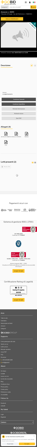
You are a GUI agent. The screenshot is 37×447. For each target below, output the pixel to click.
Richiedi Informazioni (19, 109)
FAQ (2, 354)
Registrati (3, 417)
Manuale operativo (6, 349)
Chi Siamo (3, 371)
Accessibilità (4, 394)
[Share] (31, 65)
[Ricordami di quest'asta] (35, 65)
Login (2, 414)
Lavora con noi (5, 376)
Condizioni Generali (18, 99)
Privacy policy (4, 387)
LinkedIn (3, 406)
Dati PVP (18, 118)
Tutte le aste (4, 318)
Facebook (3, 403)
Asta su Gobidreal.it (12, 19)
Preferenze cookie (6, 392)
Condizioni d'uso (5, 384)
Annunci (3, 326)
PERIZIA (26, 136)
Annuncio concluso (6, 52)
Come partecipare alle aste (8, 341)
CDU (6, 145)
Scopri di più (10, 444)
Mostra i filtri (7, 166)
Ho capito (27, 444)
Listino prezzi (4, 347)
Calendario (4, 321)
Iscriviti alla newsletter (7, 379)
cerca (34, 7)
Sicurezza (3, 357)
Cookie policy (4, 389)
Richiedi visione (18, 113)
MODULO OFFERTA (16, 136)
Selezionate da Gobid (6, 323)
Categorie (4, 7)
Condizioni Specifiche (19, 104)
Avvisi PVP (3, 352)
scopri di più (18, 271)
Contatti (3, 373)
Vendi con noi (4, 344)
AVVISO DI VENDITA (6, 136)
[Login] (30, 2)
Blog (2, 381)
